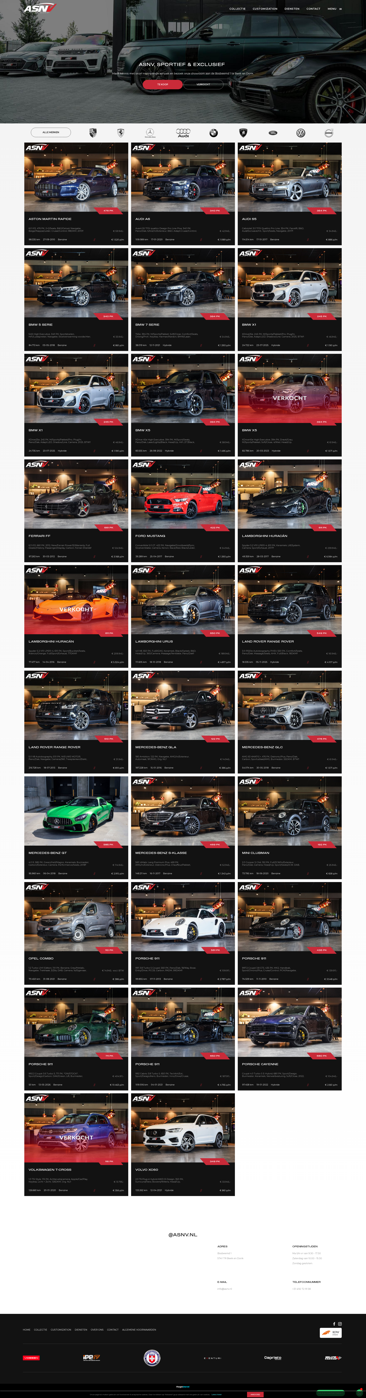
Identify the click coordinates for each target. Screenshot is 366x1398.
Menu (332, 8)
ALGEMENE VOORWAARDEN (139, 1329)
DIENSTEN (292, 8)
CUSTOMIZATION (265, 8)
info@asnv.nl (224, 1289)
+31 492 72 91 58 (301, 1289)
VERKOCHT (203, 84)
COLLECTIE (237, 8)
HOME (26, 1329)
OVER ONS (97, 1329)
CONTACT (314, 8)
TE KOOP (162, 84)
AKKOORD (255, 1394)
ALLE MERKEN (51, 132)
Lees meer (217, 1394)
